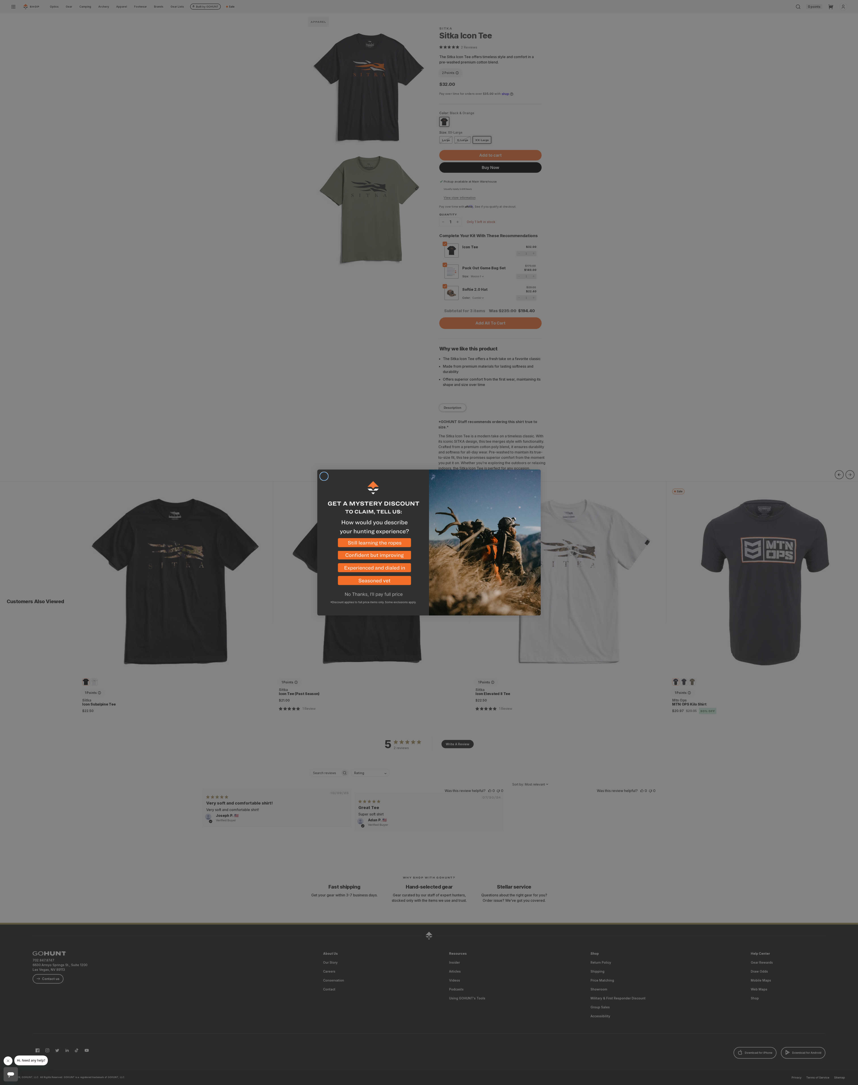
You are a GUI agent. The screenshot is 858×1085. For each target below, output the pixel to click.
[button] (373, 544)
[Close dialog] (324, 476)
